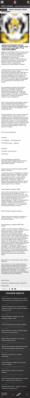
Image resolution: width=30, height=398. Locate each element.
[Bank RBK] (18, 394)
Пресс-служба (7, 6)
